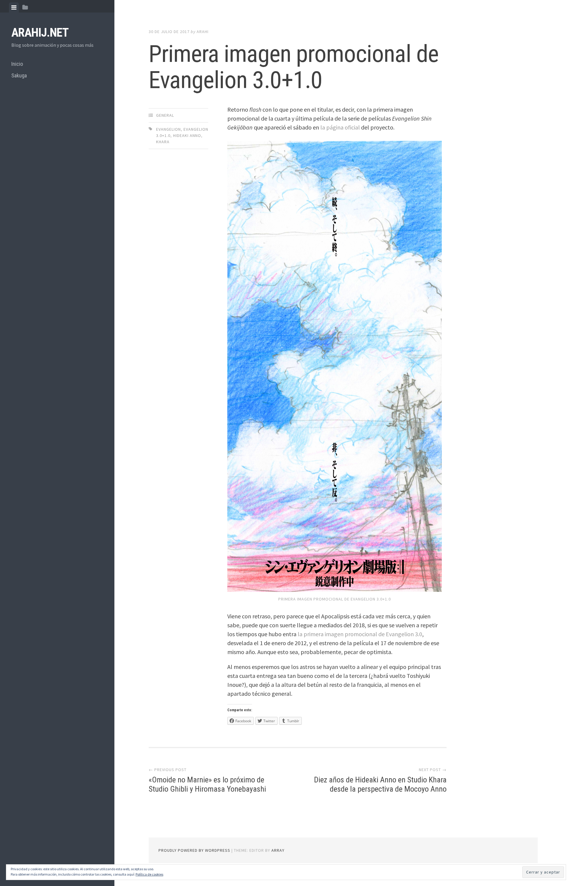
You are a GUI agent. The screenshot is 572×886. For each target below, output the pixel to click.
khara (163, 141)
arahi (203, 31)
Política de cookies (149, 874)
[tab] (14, 7)
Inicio (17, 64)
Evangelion (168, 129)
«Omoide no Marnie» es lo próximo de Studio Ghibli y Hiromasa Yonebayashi (207, 784)
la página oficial (340, 127)
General (165, 115)
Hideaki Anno (187, 135)
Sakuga (19, 75)
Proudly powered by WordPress (194, 850)
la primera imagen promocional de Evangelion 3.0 (360, 634)
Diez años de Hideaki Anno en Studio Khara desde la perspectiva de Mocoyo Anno (380, 784)
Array (278, 850)
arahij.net (40, 33)
